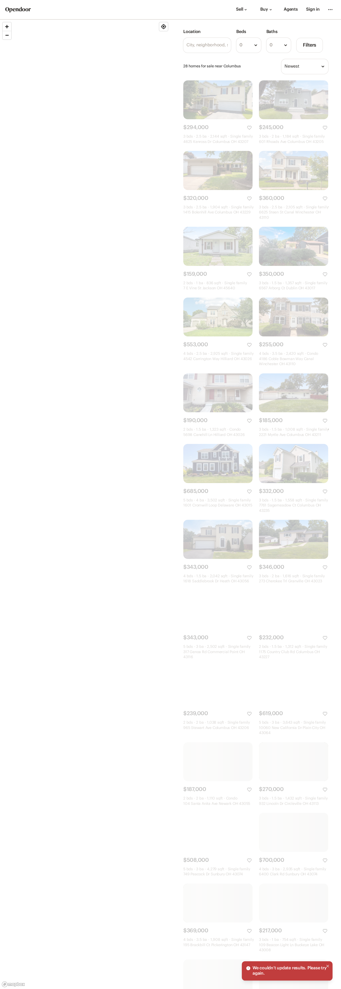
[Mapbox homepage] (13, 984)
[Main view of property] (218, 99)
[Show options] (256, 45)
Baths (272, 32)
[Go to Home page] (18, 10)
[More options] (330, 9)
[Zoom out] (7, 35)
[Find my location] (163, 26)
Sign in (313, 9)
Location (192, 32)
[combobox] (248, 45)
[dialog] (287, 970)
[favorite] (249, 128)
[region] (85, 504)
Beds (241, 32)
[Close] (327, 966)
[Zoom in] (7, 26)
